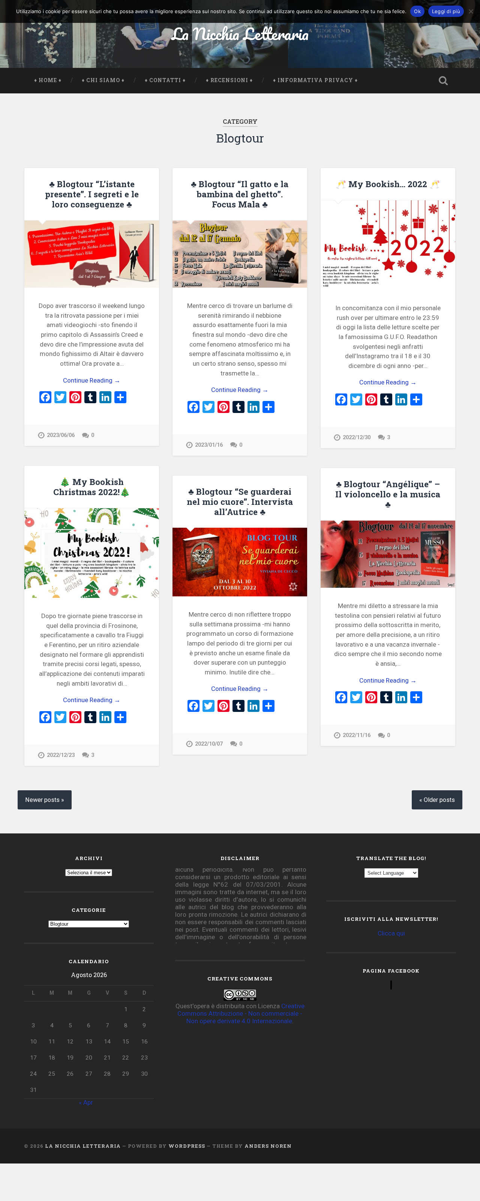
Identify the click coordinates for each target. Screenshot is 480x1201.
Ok (417, 11)
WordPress (186, 1146)
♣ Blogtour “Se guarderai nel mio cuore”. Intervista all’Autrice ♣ (240, 501)
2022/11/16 (356, 735)
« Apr (86, 1102)
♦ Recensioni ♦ (229, 80)
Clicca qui (391, 933)
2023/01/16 (209, 445)
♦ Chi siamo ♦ (103, 80)
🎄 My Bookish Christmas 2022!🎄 (91, 486)
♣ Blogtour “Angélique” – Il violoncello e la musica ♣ (387, 494)
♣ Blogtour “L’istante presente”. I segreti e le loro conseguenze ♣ (92, 194)
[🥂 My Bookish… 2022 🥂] (388, 245)
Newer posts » (44, 799)
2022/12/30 (356, 437)
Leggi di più (446, 11)
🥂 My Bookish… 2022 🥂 (388, 183)
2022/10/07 (209, 744)
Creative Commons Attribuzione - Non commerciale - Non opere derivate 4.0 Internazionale (240, 1013)
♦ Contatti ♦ (165, 80)
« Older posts (437, 799)
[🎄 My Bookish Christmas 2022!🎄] (91, 553)
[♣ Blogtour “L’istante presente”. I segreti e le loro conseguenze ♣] (91, 254)
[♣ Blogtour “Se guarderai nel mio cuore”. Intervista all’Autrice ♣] (239, 562)
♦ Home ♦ (48, 80)
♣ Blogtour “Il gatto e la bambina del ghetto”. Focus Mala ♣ (239, 194)
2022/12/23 (61, 755)
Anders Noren (268, 1146)
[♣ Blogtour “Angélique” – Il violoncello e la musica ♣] (388, 554)
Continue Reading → (91, 380)
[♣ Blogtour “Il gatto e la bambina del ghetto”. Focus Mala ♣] (239, 254)
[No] (470, 11)
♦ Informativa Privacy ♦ (315, 80)
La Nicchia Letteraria (240, 33)
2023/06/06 (61, 435)
